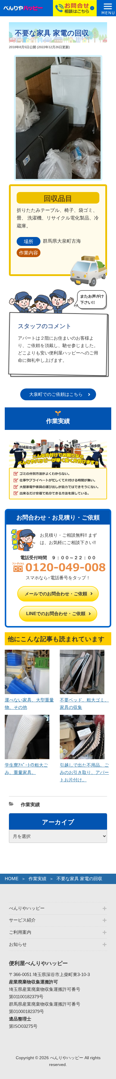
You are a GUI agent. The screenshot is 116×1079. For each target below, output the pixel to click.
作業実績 (30, 804)
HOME (11, 878)
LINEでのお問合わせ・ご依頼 (55, 613)
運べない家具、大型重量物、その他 (29, 703)
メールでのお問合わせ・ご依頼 (56, 593)
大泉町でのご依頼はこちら (56, 394)
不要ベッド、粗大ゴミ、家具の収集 (84, 703)
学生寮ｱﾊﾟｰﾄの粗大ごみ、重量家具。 (26, 768)
